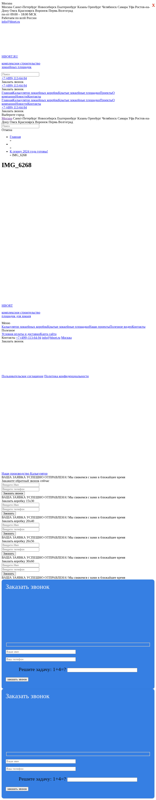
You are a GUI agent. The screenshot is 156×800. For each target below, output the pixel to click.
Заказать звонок (13, 111)
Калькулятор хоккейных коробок (35, 93)
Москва (7, 118)
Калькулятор (39, 473)
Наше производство (16, 473)
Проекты (106, 93)
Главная (7, 93)
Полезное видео (121, 326)
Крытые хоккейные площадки (79, 93)
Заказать (8, 513)
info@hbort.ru (11, 21)
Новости (21, 96)
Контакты (34, 96)
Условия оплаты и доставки (21, 334)
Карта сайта (48, 334)
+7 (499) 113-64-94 (14, 78)
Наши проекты (99, 326)
